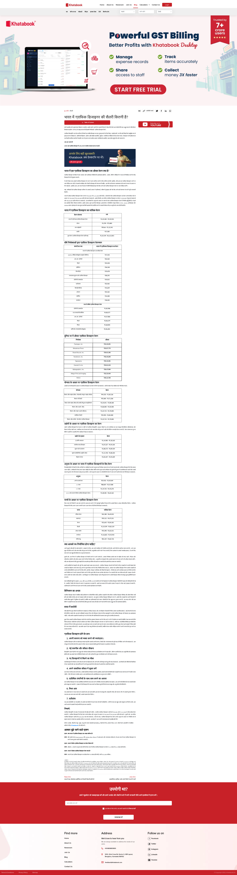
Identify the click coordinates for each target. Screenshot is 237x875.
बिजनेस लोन (106, 12)
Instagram (154, 849)
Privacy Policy (23, 872)
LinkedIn (154, 854)
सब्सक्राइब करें (119, 817)
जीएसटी (80, 12)
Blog (135, 5)
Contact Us (156, 5)
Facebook (154, 838)
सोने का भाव (73, 12)
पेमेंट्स (86, 12)
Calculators (144, 5)
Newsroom (120, 5)
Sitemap (35, 872)
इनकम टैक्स (93, 12)
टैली (100, 12)
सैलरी (122, 12)
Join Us (129, 5)
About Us (110, 5)
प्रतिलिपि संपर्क (147, 110)
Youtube (154, 860)
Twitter (153, 844)
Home (102, 5)
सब (67, 12)
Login (167, 5)
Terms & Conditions (7, 872)
